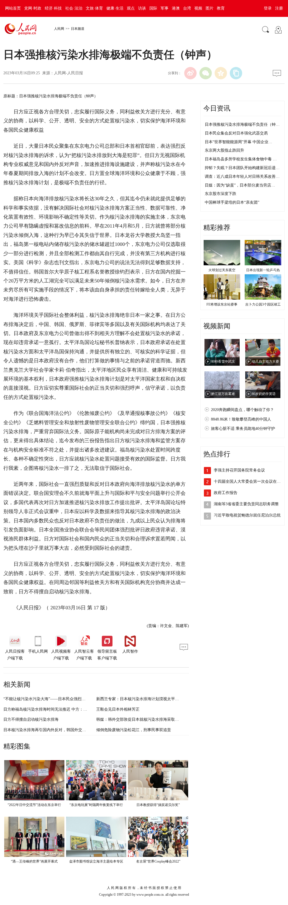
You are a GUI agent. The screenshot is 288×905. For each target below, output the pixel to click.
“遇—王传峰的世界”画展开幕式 (34, 861)
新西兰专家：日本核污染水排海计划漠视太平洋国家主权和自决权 (153, 699)
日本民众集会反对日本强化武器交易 (236, 133)
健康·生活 (114, 8)
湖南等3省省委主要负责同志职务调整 (246, 504)
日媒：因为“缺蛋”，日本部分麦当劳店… (240, 185)
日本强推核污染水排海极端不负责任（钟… (242, 124)
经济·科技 (53, 8)
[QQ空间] (221, 73)
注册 (279, 8)
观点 (131, 8)
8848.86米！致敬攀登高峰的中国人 (241, 419)
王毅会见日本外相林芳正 (118, 709)
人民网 (59, 29)
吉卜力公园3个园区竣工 (263, 304)
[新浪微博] (190, 73)
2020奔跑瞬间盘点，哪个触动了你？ (242, 410)
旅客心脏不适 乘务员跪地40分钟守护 (243, 428)
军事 (164, 8)
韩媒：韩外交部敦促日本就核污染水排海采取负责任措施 (145, 719)
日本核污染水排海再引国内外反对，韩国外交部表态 (48, 730)
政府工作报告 (225, 493)
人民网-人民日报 (68, 73)
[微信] (205, 73)
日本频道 (77, 29)
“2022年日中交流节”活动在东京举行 (34, 805)
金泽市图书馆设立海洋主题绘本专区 (96, 861)
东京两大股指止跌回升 (224, 150)
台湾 (187, 8)
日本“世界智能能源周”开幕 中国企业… (238, 142)
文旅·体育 (94, 8)
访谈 (142, 8)
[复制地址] (236, 73)
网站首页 (13, 8)
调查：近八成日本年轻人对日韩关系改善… (242, 176)
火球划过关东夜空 (221, 270)
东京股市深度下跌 (220, 194)
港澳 (176, 8)
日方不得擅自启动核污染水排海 (30, 719)
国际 (153, 8)
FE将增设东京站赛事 (221, 304)
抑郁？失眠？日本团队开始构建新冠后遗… (242, 168)
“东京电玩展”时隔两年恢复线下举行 (96, 805)
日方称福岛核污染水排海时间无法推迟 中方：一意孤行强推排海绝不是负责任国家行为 (78, 709)
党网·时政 (32, 8)
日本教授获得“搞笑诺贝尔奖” (158, 805)
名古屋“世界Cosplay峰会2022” (158, 861)
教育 (221, 8)
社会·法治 (73, 8)
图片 (209, 8)
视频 (198, 8)
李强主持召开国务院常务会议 (239, 470)
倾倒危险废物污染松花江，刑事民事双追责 (133, 730)
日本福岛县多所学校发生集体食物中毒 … (241, 159)
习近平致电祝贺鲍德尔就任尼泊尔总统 (247, 515)
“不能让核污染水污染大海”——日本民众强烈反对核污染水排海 (58, 699)
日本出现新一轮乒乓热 (263, 270)
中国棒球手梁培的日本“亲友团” (232, 202)
